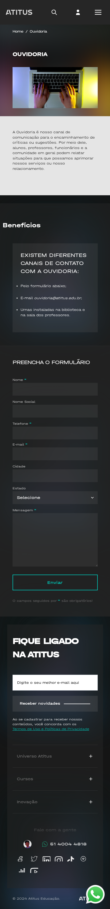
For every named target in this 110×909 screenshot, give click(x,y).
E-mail (18, 444)
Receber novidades (40, 703)
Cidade (19, 466)
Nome (18, 380)
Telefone (20, 423)
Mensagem (23, 510)
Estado (19, 488)
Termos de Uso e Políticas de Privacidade (51, 729)
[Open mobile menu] (98, 12)
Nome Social (24, 402)
